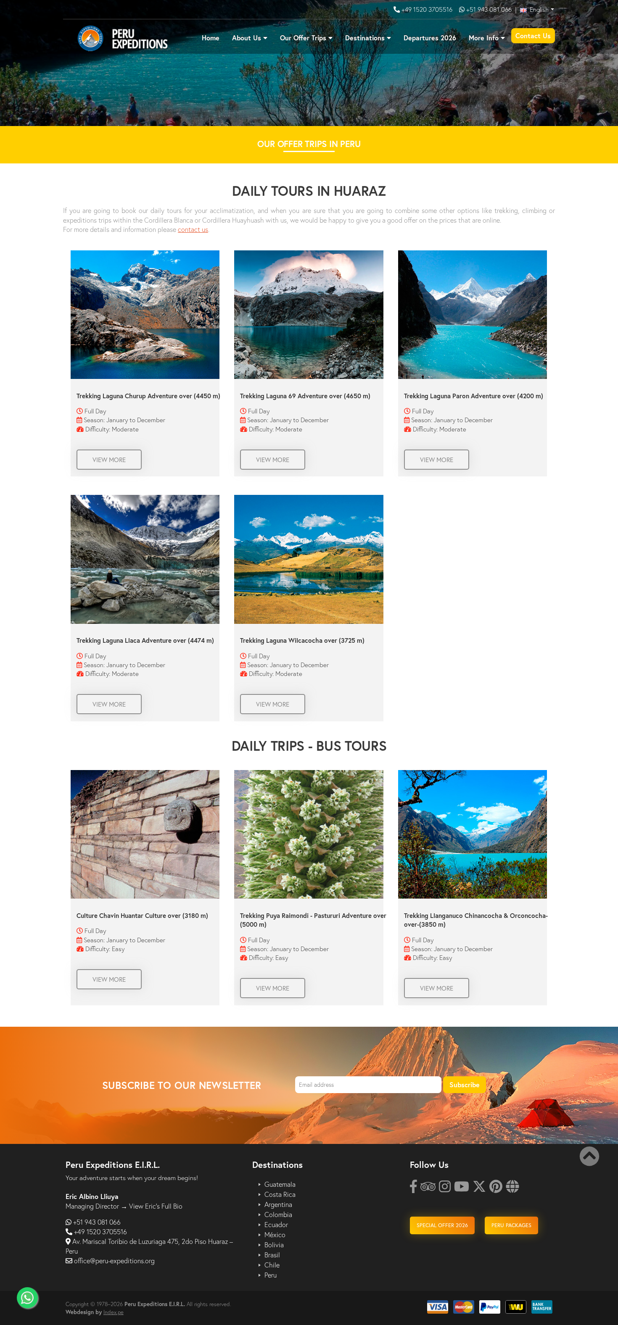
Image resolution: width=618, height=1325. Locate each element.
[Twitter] (479, 1188)
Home (210, 37)
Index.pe (113, 1312)
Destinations (365, 37)
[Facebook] (413, 1188)
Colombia (278, 1214)
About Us (246, 37)
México (274, 1234)
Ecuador (276, 1224)
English (538, 9)
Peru (270, 1275)
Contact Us (533, 35)
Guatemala (280, 1184)
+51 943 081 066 (489, 9)
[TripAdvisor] (428, 1188)
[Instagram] (445, 1188)
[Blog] (512, 1188)
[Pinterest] (495, 1188)
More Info (484, 37)
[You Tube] (461, 1188)
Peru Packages (511, 1225)
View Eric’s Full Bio (155, 1205)
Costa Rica (280, 1194)
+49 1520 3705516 (427, 9)
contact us (193, 229)
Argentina (278, 1204)
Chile (272, 1265)
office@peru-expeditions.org (114, 1260)
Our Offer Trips (303, 37)
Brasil (272, 1255)
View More (109, 459)
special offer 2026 (442, 1225)
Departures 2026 (430, 37)
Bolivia (274, 1245)
